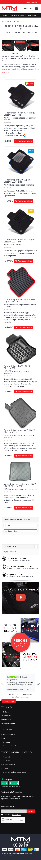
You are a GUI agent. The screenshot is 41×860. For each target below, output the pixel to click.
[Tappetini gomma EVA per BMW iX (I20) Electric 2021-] (20, 282)
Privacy (5, 768)
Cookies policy (7, 856)
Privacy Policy (16, 815)
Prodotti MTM (7, 719)
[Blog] (26, 845)
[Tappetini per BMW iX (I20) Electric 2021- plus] (20, 162)
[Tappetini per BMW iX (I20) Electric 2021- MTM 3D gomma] (20, 348)
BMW (22, 15)
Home (5, 15)
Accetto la (13, 815)
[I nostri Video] (20, 583)
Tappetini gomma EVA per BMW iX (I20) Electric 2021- (20, 300)
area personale (32, 2)
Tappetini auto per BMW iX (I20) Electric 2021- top (19, 113)
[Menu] (28, 8)
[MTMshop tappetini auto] (9, 8)
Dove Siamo (6, 716)
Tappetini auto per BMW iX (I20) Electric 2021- (19, 431)
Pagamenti (6, 757)
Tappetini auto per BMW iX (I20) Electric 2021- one (19, 240)
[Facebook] (15, 845)
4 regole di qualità (8, 723)
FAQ (4, 738)
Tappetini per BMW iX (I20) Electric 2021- (17, 367)
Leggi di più (5, 72)
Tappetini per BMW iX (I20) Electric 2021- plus (17, 180)
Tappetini (14, 15)
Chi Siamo (5, 712)
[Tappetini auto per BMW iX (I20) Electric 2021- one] (20, 222)
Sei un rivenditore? (9, 746)
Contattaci (6, 742)
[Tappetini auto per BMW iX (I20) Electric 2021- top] (20, 95)
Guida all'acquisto (9, 734)
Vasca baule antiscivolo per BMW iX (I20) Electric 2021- (20, 485)
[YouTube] (21, 845)
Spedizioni (6, 761)
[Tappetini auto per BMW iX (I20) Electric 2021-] (20, 412)
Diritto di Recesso (9, 764)
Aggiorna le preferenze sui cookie (14, 772)
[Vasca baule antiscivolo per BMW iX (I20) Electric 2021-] (20, 471)
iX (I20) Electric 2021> (10, 552)
